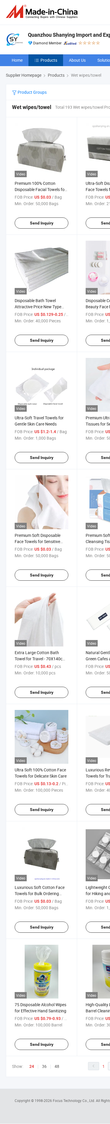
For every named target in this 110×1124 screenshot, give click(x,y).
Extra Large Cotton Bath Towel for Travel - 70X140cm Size (40, 659)
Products (48, 60)
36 (44, 1066)
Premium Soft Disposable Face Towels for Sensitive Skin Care (37, 541)
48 (57, 1066)
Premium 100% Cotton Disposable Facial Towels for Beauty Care (40, 189)
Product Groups (32, 92)
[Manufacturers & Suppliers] (43, 12)
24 (31, 1066)
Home (17, 60)
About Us (77, 60)
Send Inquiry (41, 223)
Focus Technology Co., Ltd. (74, 1100)
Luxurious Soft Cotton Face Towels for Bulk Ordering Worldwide (40, 893)
